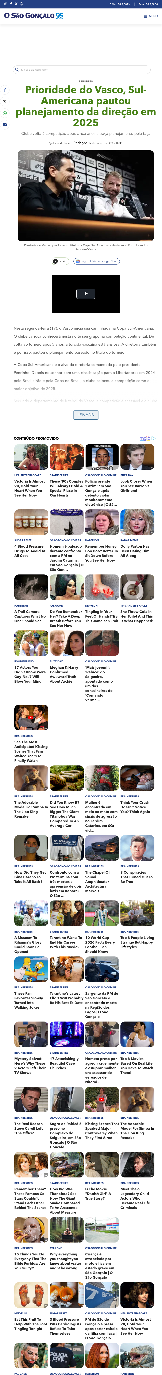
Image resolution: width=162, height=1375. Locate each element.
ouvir (62, 261)
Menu (153, 16)
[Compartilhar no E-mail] (4, 125)
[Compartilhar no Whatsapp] (4, 113)
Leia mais (86, 415)
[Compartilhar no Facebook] (4, 90)
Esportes (86, 81)
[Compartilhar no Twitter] (4, 101)
